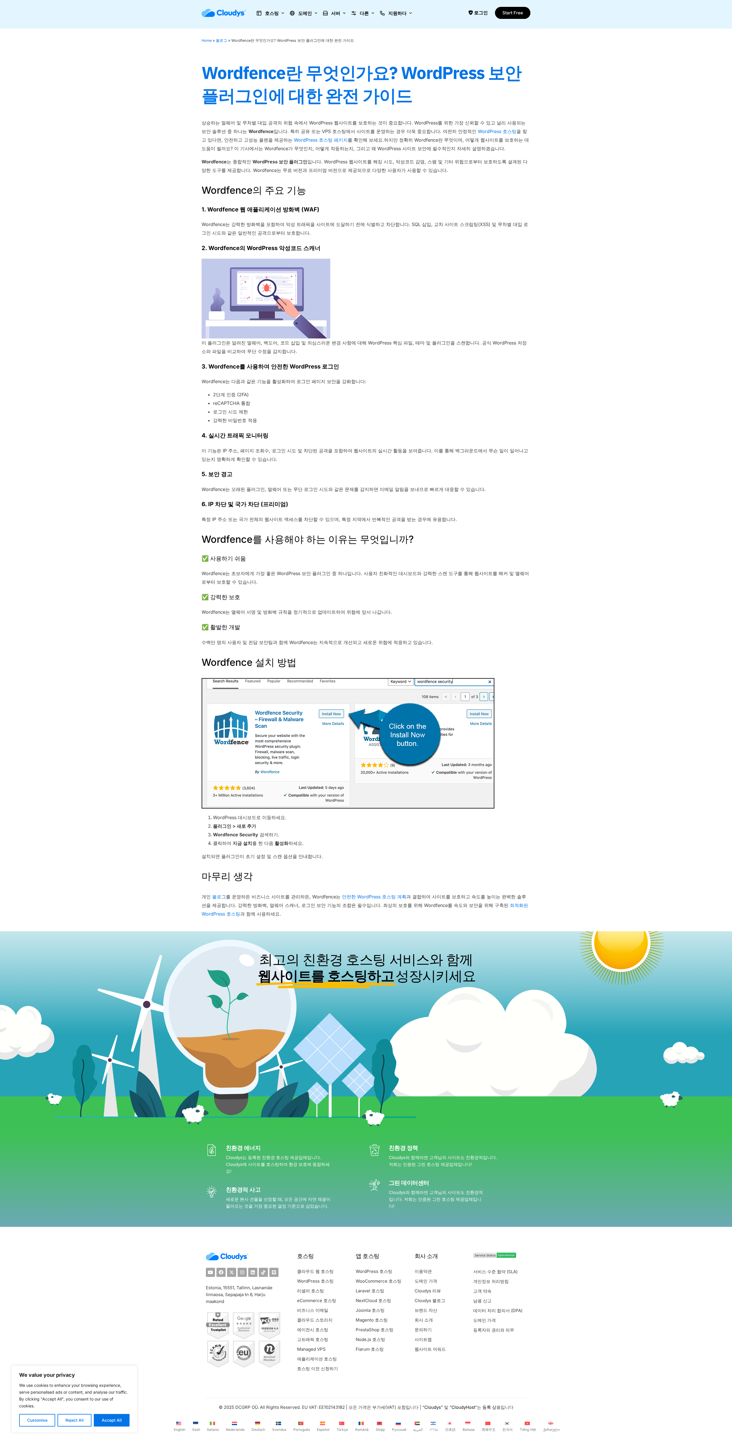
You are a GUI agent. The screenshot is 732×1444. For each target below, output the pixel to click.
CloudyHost (463, 1407)
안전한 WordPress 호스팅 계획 (374, 897)
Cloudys (432, 1407)
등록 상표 (491, 1407)
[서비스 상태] (494, 1256)
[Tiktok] (263, 1272)
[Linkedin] (252, 1272)
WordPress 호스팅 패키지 (321, 140)
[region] (74, 1399)
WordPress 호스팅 (497, 131)
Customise (37, 1420)
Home (207, 40)
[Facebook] (221, 1272)
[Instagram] (242, 1272)
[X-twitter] (231, 1272)
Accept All (112, 1420)
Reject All (74, 1420)
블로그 (221, 40)
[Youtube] (210, 1272)
